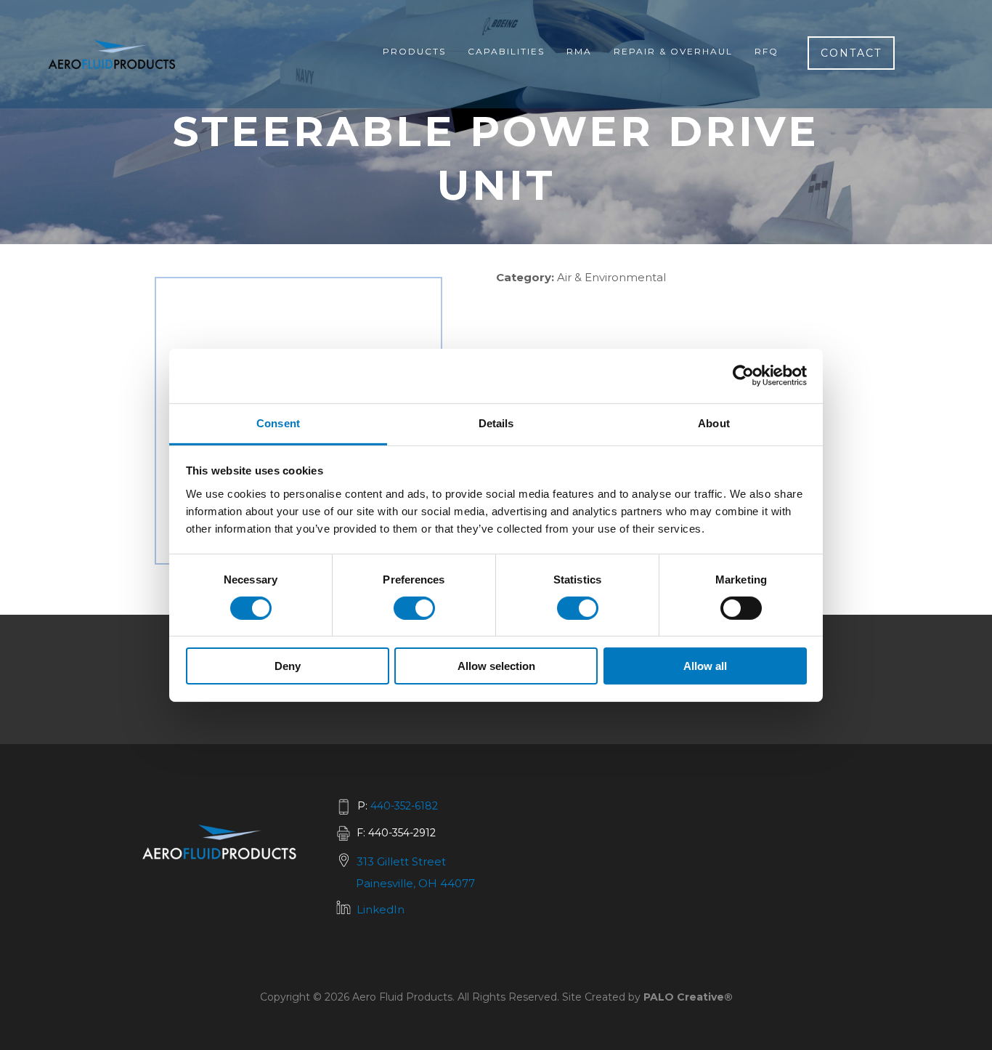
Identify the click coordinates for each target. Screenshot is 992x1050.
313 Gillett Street (401, 861)
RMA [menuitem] (579, 51)
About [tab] (714, 422)
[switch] (414, 608)
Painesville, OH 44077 (415, 883)
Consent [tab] (278, 422)
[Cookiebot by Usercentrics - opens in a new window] (743, 376)
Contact (851, 53)
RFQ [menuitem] (766, 51)
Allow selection (496, 666)
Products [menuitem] (414, 51)
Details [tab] (496, 422)
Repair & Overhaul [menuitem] (673, 51)
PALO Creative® (688, 996)
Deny (288, 666)
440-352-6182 (404, 805)
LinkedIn (380, 909)
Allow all (705, 666)
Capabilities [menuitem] (506, 51)
